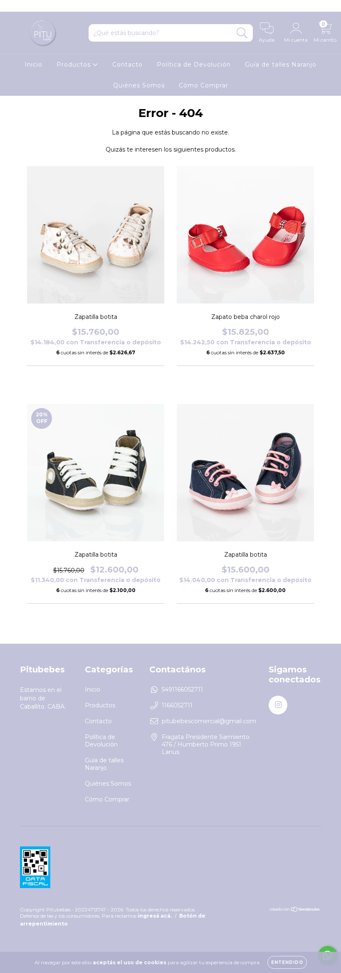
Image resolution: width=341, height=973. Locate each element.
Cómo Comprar (203, 85)
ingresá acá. (155, 916)
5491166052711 (182, 689)
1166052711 (177, 705)
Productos (75, 64)
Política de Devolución (194, 64)
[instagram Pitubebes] (11, 6)
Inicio (33, 64)
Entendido (287, 962)
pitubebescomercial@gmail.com (209, 721)
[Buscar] (242, 33)
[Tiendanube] (295, 910)
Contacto (127, 64)
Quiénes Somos (139, 85)
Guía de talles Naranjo (280, 64)
